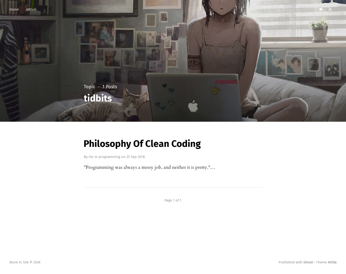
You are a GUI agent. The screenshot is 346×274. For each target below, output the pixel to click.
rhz (91, 157)
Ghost (308, 262)
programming (109, 157)
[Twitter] (321, 9)
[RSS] (330, 9)
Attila (332, 262)
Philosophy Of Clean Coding (142, 143)
